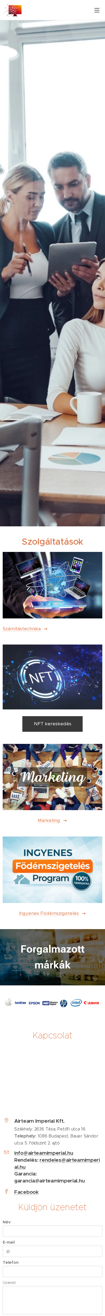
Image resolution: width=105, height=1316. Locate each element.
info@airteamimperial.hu (43, 1153)
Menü (97, 10)
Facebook (26, 1192)
